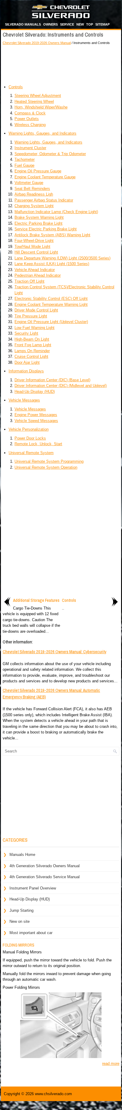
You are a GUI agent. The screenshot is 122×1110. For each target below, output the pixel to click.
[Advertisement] (61, 63)
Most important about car (30, 932)
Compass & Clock (30, 113)
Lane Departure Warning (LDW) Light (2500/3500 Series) (62, 258)
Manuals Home (22, 854)
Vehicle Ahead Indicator (35, 269)
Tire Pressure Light (31, 316)
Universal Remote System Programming (49, 461)
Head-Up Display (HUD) (35, 391)
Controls (16, 87)
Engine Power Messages (36, 414)
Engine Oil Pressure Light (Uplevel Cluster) (51, 321)
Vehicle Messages (24, 400)
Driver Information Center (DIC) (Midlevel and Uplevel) (61, 385)
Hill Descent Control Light (36, 252)
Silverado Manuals (23, 24)
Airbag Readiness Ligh (34, 194)
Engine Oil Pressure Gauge (38, 171)
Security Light (26, 333)
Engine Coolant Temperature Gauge (45, 177)
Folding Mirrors (18, 945)
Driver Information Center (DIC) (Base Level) (52, 380)
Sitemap (102, 24)
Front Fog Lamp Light (33, 345)
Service (67, 24)
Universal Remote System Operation (46, 467)
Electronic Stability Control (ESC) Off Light (51, 298)
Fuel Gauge (24, 165)
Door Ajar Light (27, 362)
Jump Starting (21, 910)
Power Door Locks (30, 438)
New (80, 24)
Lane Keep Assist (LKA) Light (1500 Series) (52, 264)
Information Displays (26, 371)
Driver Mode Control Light (36, 310)
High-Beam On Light (32, 339)
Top (89, 24)
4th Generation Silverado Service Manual (44, 877)
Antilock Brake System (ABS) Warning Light (52, 235)
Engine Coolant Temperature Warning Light (51, 304)
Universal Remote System (31, 453)
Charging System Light (34, 206)
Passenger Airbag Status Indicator (44, 200)
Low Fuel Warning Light (34, 327)
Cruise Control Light (31, 356)
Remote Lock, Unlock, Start (38, 444)
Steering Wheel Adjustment (38, 95)
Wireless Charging (30, 124)
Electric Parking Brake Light (38, 223)
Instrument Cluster (30, 148)
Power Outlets (27, 118)
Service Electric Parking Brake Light (46, 229)
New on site (19, 921)
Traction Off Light (29, 281)
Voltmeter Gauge (29, 182)
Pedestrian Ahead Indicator (38, 275)
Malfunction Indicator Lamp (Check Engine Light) (56, 212)
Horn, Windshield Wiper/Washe (41, 107)
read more (110, 1063)
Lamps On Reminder (32, 351)
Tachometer (25, 159)
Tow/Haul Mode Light (32, 246)
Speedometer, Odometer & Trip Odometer (50, 154)
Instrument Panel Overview (32, 888)
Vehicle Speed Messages (36, 420)
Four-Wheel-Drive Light (34, 240)
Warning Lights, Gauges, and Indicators (42, 133)
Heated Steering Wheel (34, 101)
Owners (50, 24)
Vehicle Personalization (29, 429)
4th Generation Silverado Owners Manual (44, 866)
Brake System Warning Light (39, 217)
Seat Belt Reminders (32, 188)
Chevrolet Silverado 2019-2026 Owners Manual (37, 43)
